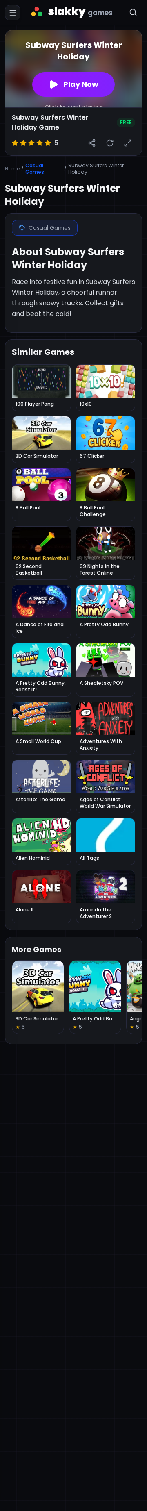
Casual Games (34, 168)
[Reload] (109, 143)
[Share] (92, 143)
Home (12, 169)
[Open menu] (12, 12)
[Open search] (133, 12)
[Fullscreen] (127, 143)
